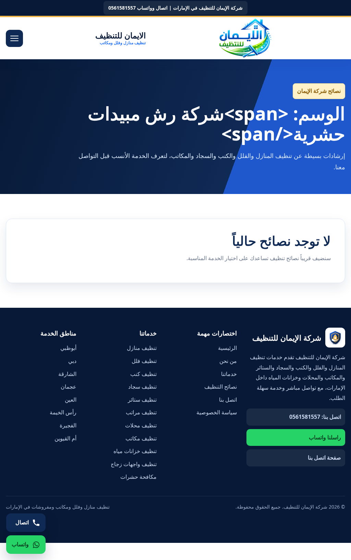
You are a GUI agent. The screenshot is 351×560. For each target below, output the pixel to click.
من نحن (228, 361)
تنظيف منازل (142, 348)
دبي (72, 361)
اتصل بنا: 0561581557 (315, 417)
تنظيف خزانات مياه (135, 451)
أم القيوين (65, 438)
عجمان (68, 386)
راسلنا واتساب (325, 437)
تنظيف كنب (143, 374)
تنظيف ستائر (142, 399)
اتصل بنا (228, 399)
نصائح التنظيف (220, 386)
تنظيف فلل (144, 361)
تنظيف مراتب (141, 412)
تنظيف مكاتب (141, 438)
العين (70, 399)
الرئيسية (227, 348)
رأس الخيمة (63, 412)
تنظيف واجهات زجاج (134, 464)
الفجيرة (68, 425)
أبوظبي (68, 348)
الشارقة (67, 374)
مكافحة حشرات (138, 476)
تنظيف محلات (141, 425)
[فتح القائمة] (14, 38)
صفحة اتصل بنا (324, 457)
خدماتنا (229, 374)
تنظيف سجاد (142, 386)
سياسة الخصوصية (216, 412)
